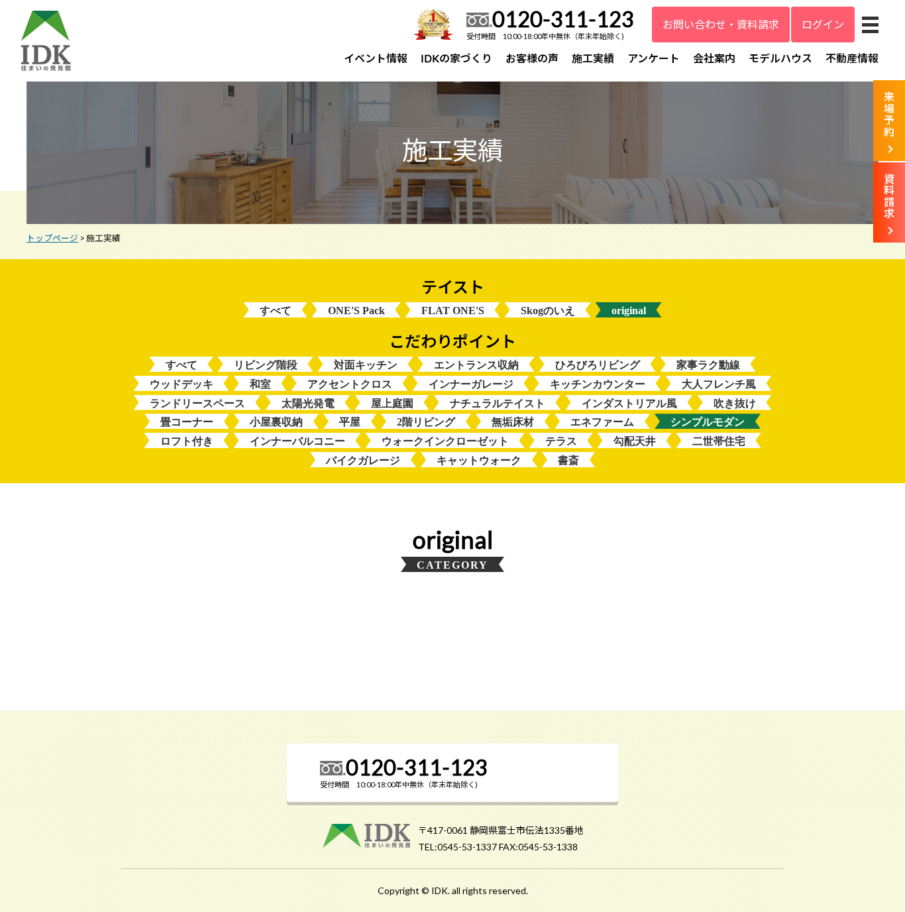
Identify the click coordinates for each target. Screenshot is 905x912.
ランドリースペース (197, 403)
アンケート (653, 58)
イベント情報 (375, 58)
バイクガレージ (363, 460)
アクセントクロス (349, 384)
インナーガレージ (471, 384)
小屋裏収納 (276, 422)
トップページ (52, 238)
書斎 (568, 460)
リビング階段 (265, 364)
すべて (276, 310)
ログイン (823, 24)
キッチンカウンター (597, 384)
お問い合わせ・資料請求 (721, 24)
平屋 (349, 422)
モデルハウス (780, 58)
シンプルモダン (707, 422)
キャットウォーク (479, 460)
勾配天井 (634, 441)
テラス (561, 441)
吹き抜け (735, 403)
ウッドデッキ (181, 384)
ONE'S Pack (356, 310)
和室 (260, 384)
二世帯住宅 (718, 441)
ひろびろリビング (597, 364)
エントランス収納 (476, 364)
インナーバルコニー (297, 441)
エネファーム (602, 422)
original (629, 310)
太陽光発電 (308, 403)
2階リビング (426, 422)
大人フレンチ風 (719, 384)
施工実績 (593, 58)
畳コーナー (186, 422)
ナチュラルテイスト (497, 403)
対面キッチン (366, 364)
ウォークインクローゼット (445, 441)
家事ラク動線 (708, 364)
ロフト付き (186, 441)
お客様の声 (532, 58)
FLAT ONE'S (452, 310)
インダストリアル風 (629, 403)
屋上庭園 (392, 403)
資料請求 (889, 196)
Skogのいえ (548, 310)
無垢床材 (513, 422)
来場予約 (889, 114)
